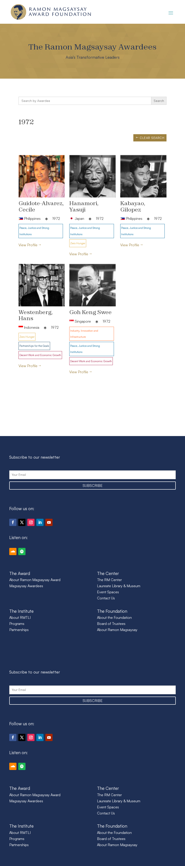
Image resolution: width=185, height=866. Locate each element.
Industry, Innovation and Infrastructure (84, 333)
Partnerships (19, 629)
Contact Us (106, 598)
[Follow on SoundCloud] (12, 551)
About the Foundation (114, 617)
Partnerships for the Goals (34, 345)
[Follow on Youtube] (49, 522)
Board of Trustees (111, 623)
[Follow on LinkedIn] (40, 522)
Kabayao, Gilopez (132, 206)
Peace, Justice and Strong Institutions (34, 231)
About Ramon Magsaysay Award (34, 579)
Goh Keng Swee (90, 312)
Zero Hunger (77, 243)
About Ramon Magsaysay (117, 629)
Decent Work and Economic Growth (40, 355)
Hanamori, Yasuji (84, 206)
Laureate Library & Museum (118, 586)
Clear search (152, 138)
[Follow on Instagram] (31, 522)
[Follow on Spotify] (21, 551)
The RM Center (109, 579)
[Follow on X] (21, 522)
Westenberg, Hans (35, 315)
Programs (16, 623)
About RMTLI (20, 617)
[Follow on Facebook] (12, 522)
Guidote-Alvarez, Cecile (41, 206)
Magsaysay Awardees (26, 586)
